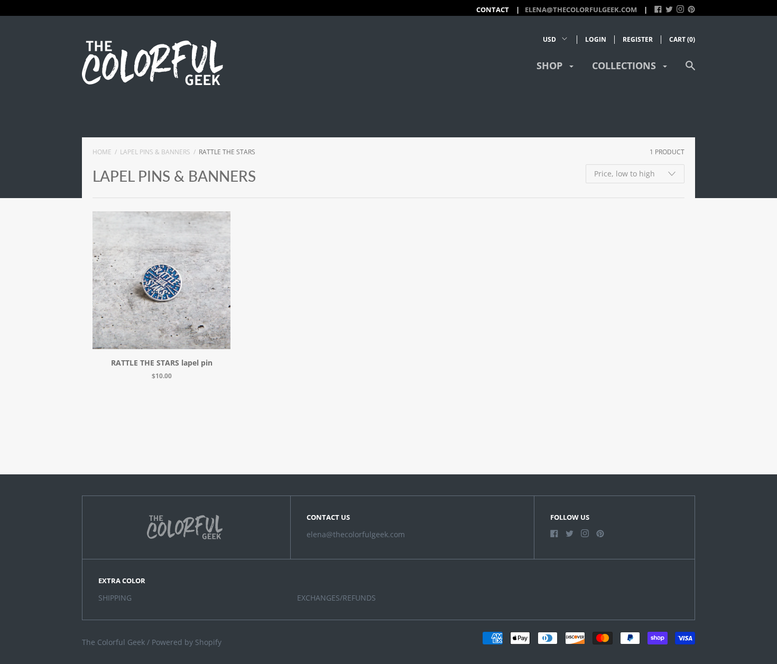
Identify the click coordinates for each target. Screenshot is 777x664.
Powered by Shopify (186, 642)
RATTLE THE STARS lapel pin (161, 363)
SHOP (550, 65)
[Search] (690, 70)
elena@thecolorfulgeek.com (581, 9)
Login (595, 39)
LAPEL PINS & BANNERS (155, 151)
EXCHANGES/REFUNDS (336, 598)
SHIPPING (115, 598)
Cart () (682, 39)
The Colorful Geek (113, 642)
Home (102, 151)
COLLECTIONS (625, 65)
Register (638, 39)
